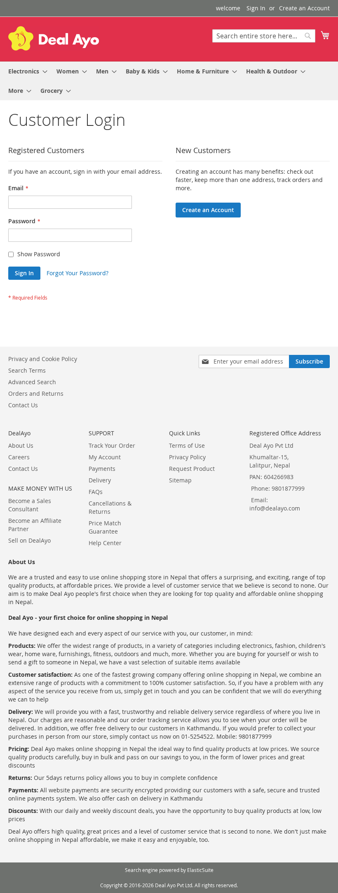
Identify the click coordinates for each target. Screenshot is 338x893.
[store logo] (53, 38)
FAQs (96, 492)
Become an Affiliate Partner (34, 525)
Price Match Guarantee (105, 527)
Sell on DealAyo (29, 540)
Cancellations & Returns (110, 507)
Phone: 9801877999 (278, 488)
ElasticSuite (200, 870)
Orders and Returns (35, 393)
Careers (19, 457)
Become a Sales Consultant (29, 505)
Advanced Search (32, 382)
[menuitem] (25, 71)
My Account (105, 457)
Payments (102, 468)
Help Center (105, 543)
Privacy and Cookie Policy (42, 359)
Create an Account (304, 8)
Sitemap (180, 480)
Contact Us (23, 405)
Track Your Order (112, 445)
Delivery (100, 480)
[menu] (169, 80)
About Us (20, 445)
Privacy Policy (187, 457)
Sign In (255, 8)
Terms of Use (187, 445)
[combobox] (263, 36)
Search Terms (27, 370)
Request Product (192, 468)
